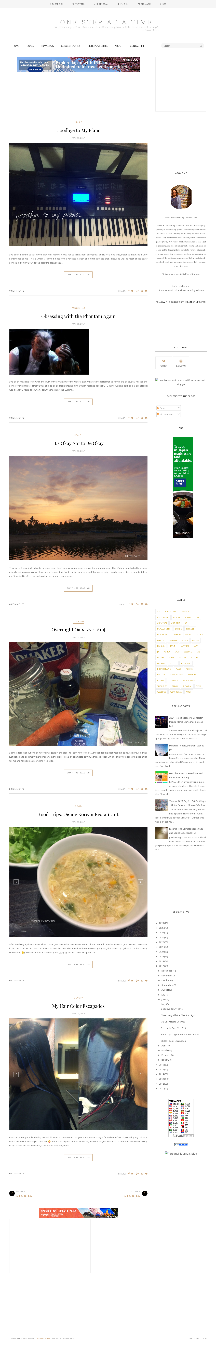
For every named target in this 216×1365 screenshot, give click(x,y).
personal (186, 663)
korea (167, 651)
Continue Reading (78, 275)
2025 (161, 927)
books (188, 617)
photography (164, 669)
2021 (161, 946)
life (198, 651)
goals (185, 640)
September (167, 985)
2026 (161, 923)
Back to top (197, 1338)
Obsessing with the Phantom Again (78, 316)
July (163, 994)
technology (189, 680)
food (78, 806)
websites (161, 692)
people (173, 663)
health (78, 435)
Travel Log (47, 46)
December (166, 970)
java (196, 646)
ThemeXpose (42, 1338)
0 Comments (16, 291)
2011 (161, 1088)
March (164, 1050)
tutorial (187, 686)
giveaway (172, 640)
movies (160, 657)
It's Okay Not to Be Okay (78, 443)
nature (182, 657)
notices (194, 657)
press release (176, 674)
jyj (158, 651)
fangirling (78, 308)
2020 (161, 951)
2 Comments (16, 789)
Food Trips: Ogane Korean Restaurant (78, 814)
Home (16, 46)
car (197, 617)
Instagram (181, 366)
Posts (162, 408)
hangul (161, 646)
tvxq (198, 686)
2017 (161, 965)
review (160, 680)
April (163, 1045)
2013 (161, 1078)
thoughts (162, 686)
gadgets (199, 634)
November (166, 975)
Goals (30, 46)
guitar (195, 640)
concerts (162, 623)
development (164, 628)
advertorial (171, 611)
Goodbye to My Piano (78, 130)
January (165, 1059)
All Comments (166, 414)
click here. (195, 274)
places (189, 669)
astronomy (163, 617)
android (186, 611)
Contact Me (137, 46)
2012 (161, 1083)
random (192, 674)
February (166, 1055)
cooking (78, 621)
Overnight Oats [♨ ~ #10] (78, 629)
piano (178, 669)
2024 (161, 932)
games (160, 640)
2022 (161, 942)
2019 (161, 956)
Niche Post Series (98, 46)
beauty (78, 998)
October (165, 980)
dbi (185, 623)
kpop (177, 651)
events (178, 628)
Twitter (163, 366)
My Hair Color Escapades (78, 1006)
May (163, 1004)
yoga (188, 692)
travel (175, 686)
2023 (161, 937)
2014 (161, 1074)
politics (161, 674)
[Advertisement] (78, 97)
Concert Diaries (70, 46)
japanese (185, 646)
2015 (161, 1069)
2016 (161, 1064)
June (163, 999)
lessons (188, 651)
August (165, 989)
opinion (161, 663)
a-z (158, 611)
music (78, 122)
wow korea (176, 692)
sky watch (173, 680)
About (119, 46)
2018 (161, 961)
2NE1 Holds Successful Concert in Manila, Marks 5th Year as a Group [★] (186, 721)
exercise (190, 628)
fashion (177, 634)
